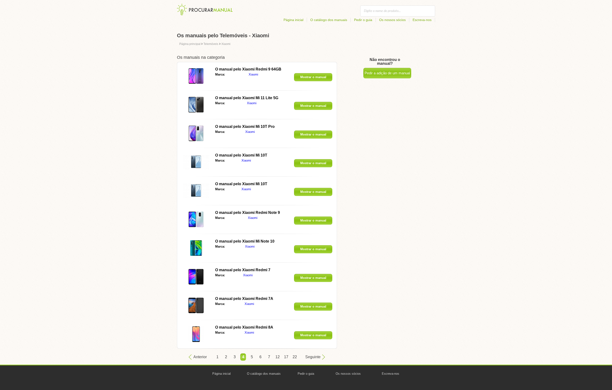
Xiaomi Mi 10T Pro (245, 127)
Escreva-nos (422, 20)
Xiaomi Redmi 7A (244, 299)
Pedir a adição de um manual (387, 73)
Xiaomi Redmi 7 (242, 270)
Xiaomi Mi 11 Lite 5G (246, 98)
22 (295, 357)
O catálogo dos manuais (328, 20)
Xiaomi (253, 74)
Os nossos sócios (392, 20)
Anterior (200, 357)
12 (277, 357)
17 (286, 357)
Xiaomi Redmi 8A (244, 327)
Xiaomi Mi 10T (241, 155)
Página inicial (293, 20)
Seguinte (313, 357)
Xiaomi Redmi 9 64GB (248, 69)
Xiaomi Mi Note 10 (244, 241)
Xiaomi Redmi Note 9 (247, 213)
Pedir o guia (363, 20)
